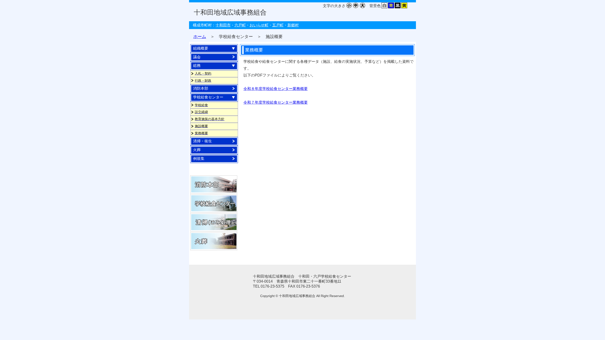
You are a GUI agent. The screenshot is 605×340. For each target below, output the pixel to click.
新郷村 (293, 25)
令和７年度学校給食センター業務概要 (275, 102)
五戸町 (278, 25)
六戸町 (240, 25)
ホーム (199, 36)
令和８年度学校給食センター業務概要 (275, 89)
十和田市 (223, 25)
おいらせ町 (259, 25)
